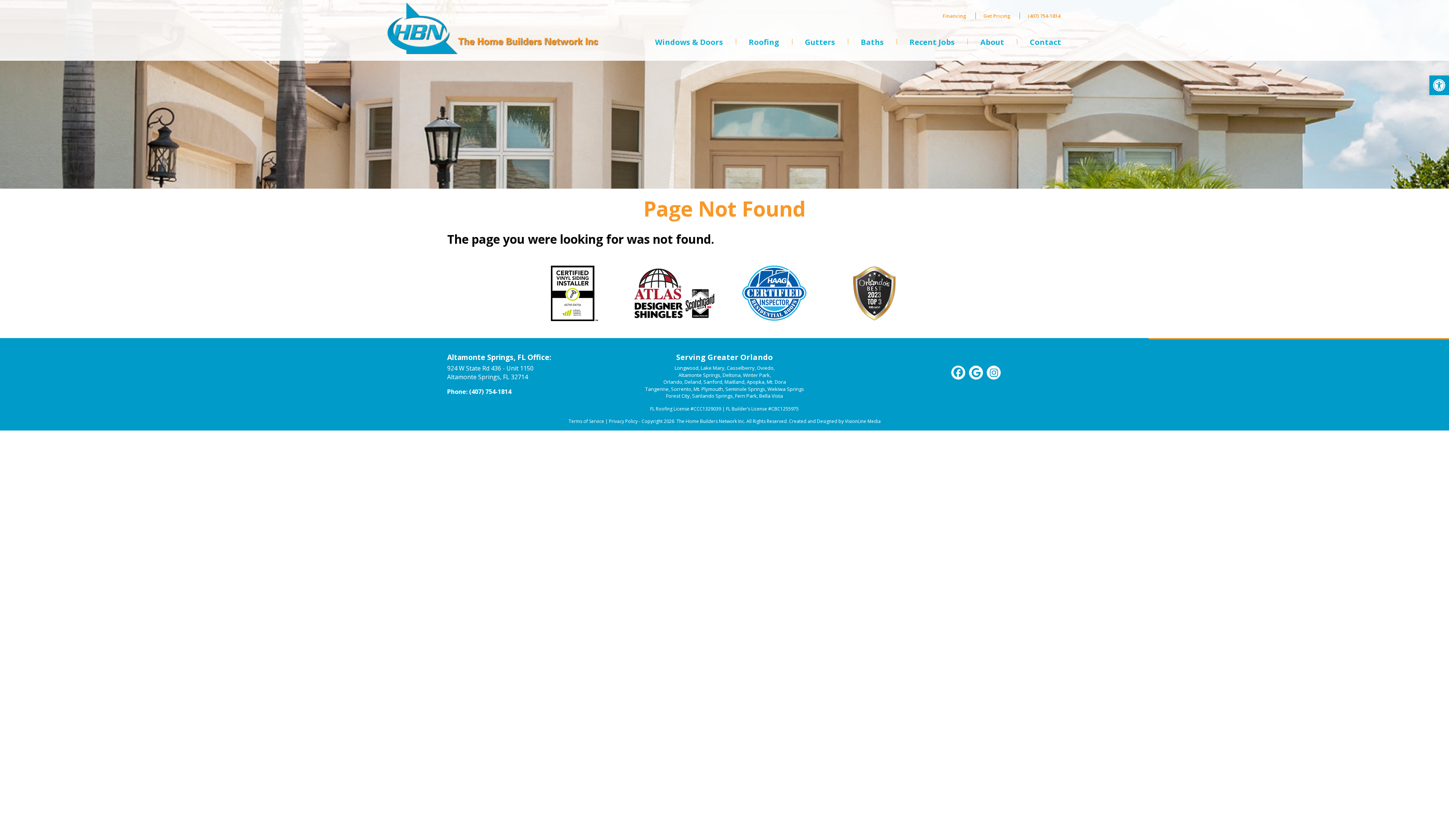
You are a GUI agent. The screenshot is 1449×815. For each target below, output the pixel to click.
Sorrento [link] (681, 389)
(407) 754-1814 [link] (1044, 15)
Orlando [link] (672, 381)
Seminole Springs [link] (745, 389)
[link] (1439, 85)
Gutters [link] (820, 42)
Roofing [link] (764, 42)
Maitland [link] (734, 381)
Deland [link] (693, 381)
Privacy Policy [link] (623, 421)
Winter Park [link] (756, 375)
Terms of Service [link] (586, 421)
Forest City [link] (678, 395)
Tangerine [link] (657, 389)
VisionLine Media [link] (863, 421)
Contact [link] (1045, 42)
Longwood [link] (686, 367)
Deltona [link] (732, 375)
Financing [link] (954, 15)
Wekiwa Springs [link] (786, 389)
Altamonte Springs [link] (699, 375)
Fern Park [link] (746, 395)
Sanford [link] (712, 381)
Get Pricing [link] (997, 15)
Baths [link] (872, 42)
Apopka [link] (755, 381)
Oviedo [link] (765, 367)
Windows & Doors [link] (689, 42)
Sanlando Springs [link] (712, 395)
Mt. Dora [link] (776, 381)
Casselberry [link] (741, 367)
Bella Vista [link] (771, 395)
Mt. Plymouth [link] (708, 389)
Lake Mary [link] (712, 367)
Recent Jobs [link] (932, 42)
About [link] (992, 42)
